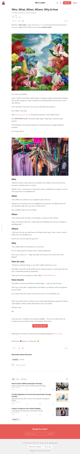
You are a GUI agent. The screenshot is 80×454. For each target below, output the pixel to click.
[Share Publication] (60, 2)
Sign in (75, 3)
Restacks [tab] (22, 359)
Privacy (42, 443)
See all (15, 419)
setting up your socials (22, 115)
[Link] (9, 179)
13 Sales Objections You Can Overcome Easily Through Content (31, 395)
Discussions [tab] (23, 379)
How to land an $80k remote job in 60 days (27, 383)
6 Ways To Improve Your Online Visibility (26, 408)
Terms (46, 443)
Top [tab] (13, 379)
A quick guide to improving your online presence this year (27, 411)
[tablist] (18, 359)
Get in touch (58, 334)
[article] (40, 387)
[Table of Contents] (2, 227)
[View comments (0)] (19, 21)
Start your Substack (36, 447)
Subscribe (67, 3)
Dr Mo (41, 25)
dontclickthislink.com (48, 275)
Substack (32, 450)
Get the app (48, 447)
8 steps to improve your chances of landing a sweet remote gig (28, 385)
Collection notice (53, 443)
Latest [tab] (17, 379)
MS (16, 15)
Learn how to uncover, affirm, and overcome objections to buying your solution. (31, 399)
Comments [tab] (15, 359)
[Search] (57, 2)
